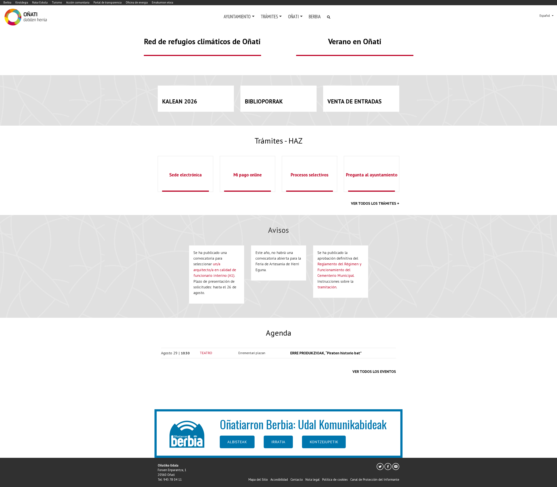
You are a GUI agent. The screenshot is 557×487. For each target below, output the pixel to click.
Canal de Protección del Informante (374, 479)
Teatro (206, 353)
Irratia (278, 441)
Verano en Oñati (354, 41)
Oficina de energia (137, 2)
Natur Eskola (40, 2)
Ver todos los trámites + (375, 203)
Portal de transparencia (108, 2)
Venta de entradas (354, 101)
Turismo (57, 2)
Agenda (278, 333)
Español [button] (545, 16)
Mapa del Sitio (258, 479)
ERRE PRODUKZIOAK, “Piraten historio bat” (326, 352)
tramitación (326, 286)
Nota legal (312, 479)
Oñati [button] (293, 16)
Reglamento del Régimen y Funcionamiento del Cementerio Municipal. (339, 269)
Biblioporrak (264, 101)
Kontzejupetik (324, 441)
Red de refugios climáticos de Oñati (202, 41)
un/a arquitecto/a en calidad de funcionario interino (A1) (214, 269)
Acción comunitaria (77, 2)
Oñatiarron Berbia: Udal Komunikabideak (303, 424)
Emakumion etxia (162, 2)
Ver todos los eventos (374, 371)
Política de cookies (335, 479)
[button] (42, 31)
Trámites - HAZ (278, 141)
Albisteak (237, 441)
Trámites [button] (269, 16)
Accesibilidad (279, 479)
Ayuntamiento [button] (237, 16)
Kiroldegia (21, 2)
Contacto (296, 479)
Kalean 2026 (179, 101)
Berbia (7, 2)
